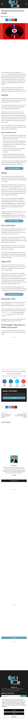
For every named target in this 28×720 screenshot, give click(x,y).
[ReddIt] (12, 20)
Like (4, 379)
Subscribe (23, 379)
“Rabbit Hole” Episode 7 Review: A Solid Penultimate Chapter (21, 416)
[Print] (15, 20)
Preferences (14, 716)
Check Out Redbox (14, 221)
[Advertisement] (14, 56)
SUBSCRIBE (14, 397)
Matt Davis (6, 16)
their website (4, 314)
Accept (14, 710)
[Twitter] (9, 20)
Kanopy (21, 239)
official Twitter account (6, 312)
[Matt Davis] (2, 16)
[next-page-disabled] (4, 486)
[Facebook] (6, 20)
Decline (14, 713)
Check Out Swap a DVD (14, 294)
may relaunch (9, 315)
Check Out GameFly (14, 168)
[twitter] (15, 474)
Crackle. (22, 188)
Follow (10, 379)
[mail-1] (12, 474)
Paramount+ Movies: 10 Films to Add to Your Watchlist (6, 416)
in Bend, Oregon (16, 304)
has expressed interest (15, 213)
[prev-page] (2, 486)
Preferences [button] (4, 706)
